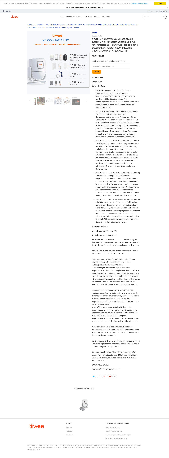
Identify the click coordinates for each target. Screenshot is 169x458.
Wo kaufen (69, 431)
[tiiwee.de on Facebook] (3, 11)
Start (62, 17)
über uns (89, 17)
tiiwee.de (35, 445)
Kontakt (97, 17)
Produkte (69, 17)
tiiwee (94, 32)
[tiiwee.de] (14, 16)
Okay (160, 3)
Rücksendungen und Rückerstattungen (118, 435)
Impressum (106, 17)
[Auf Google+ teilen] (109, 376)
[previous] (30, 64)
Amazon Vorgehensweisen (113, 431)
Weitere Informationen (140, 3)
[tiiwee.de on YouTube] (7, 11)
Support (79, 17)
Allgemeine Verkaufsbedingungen (116, 438)
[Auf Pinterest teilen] (104, 376)
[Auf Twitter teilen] (94, 376)
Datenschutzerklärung (112, 427)
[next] (86, 64)
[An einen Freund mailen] (114, 376)
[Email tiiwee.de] (10, 11)
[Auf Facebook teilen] (99, 376)
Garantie (69, 427)
